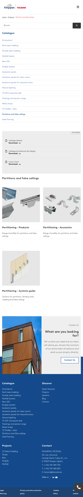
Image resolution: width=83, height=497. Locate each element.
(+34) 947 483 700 (52, 465)
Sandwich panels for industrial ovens (17, 83)
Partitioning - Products (15, 227)
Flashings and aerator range (14, 98)
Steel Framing (8, 119)
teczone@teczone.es (53, 472)
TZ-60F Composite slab (11, 93)
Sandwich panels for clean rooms (16, 77)
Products (11, 17)
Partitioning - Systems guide (18, 291)
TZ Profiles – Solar (9, 109)
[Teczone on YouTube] (56, 477)
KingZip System (8, 67)
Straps (5, 455)
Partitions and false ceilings (13, 114)
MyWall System (8, 56)
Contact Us (69, 360)
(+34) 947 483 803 (52, 469)
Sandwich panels (9, 72)
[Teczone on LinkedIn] (53, 477)
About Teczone (48, 389)
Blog (44, 399)
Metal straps (7, 104)
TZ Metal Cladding (10, 452)
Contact (45, 402)
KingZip (5, 461)
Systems (45, 396)
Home (4, 17)
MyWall (5, 464)
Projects (45, 392)
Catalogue (8, 33)
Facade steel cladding (11, 51)
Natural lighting (9, 88)
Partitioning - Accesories (57, 227)
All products (7, 40)
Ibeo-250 (6, 61)
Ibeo (4, 458)
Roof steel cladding (10, 45)
